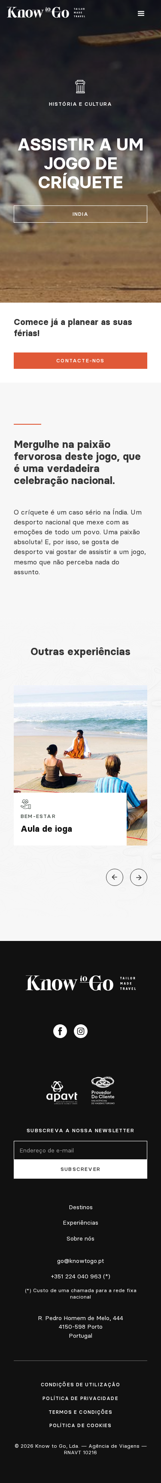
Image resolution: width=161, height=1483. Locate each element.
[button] (141, 14)
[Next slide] (138, 877)
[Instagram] (81, 1031)
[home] (46, 13)
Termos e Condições (81, 1412)
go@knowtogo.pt (80, 1261)
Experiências (80, 1222)
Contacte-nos (80, 360)
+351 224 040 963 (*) (80, 1276)
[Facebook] (60, 1031)
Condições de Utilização (80, 1385)
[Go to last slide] (114, 877)
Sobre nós (80, 1238)
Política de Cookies (80, 1425)
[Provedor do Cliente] (103, 1090)
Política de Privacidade (80, 1398)
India (81, 214)
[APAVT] (61, 1092)
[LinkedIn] (101, 1031)
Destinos (81, 1207)
